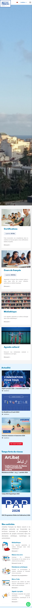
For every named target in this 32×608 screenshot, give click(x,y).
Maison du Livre (17, 555)
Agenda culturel (11, 347)
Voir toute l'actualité (16, 443)
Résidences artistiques (19, 567)
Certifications (10, 229)
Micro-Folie (16, 579)
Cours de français (12, 270)
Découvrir (7, 245)
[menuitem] (17, 2)
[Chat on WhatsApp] (28, 604)
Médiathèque (10, 312)
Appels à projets (17, 591)
